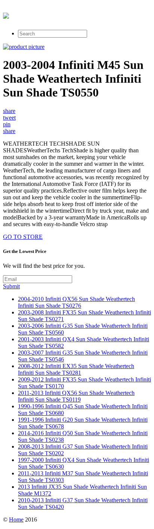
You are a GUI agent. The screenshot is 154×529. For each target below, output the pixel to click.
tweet (9, 117)
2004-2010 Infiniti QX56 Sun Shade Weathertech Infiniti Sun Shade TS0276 (76, 302)
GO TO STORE (23, 237)
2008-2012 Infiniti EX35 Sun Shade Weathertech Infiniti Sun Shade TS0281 (76, 369)
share (9, 111)
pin (6, 124)
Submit (11, 286)
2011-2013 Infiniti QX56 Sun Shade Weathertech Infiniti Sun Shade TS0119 (76, 396)
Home (16, 519)
